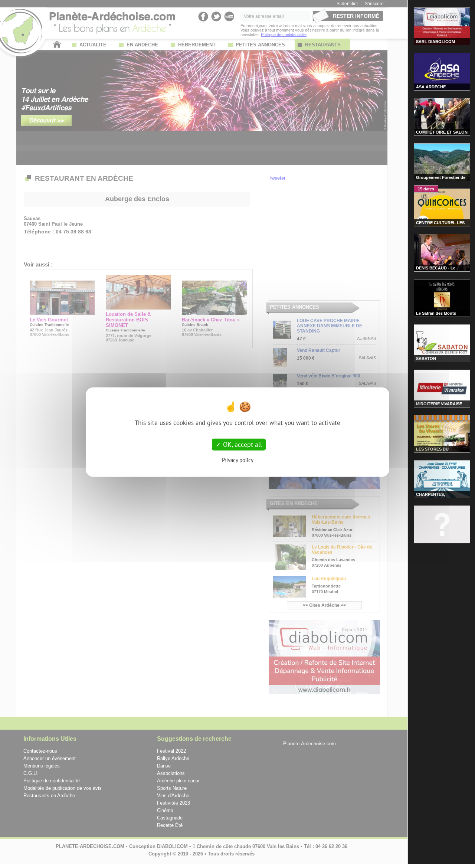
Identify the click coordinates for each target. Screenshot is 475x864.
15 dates (426, 189)
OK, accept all (241, 444)
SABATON (426, 358)
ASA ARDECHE (431, 87)
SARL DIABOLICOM (435, 41)
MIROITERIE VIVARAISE (439, 404)
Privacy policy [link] (237, 459)
